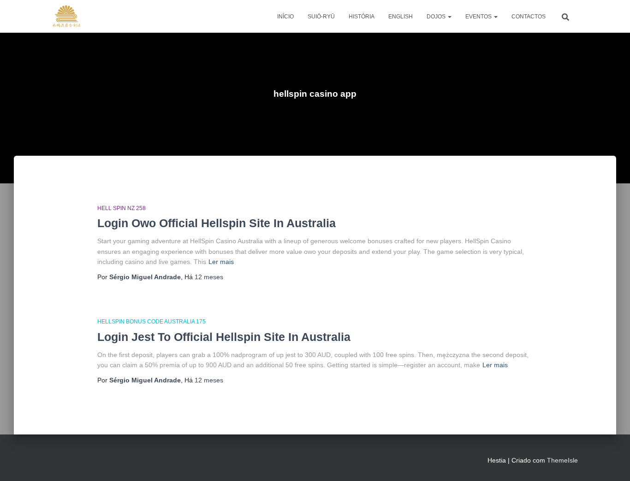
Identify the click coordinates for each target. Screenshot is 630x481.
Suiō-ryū (321, 16)
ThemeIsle (562, 460)
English (400, 16)
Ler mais (221, 261)
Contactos (528, 16)
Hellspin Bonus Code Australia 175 (151, 321)
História (361, 16)
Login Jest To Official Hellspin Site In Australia (224, 336)
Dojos (437, 16)
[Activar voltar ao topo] (612, 462)
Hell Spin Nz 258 (121, 208)
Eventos (479, 16)
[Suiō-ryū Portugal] (66, 16)
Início (285, 16)
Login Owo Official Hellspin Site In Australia (216, 223)
